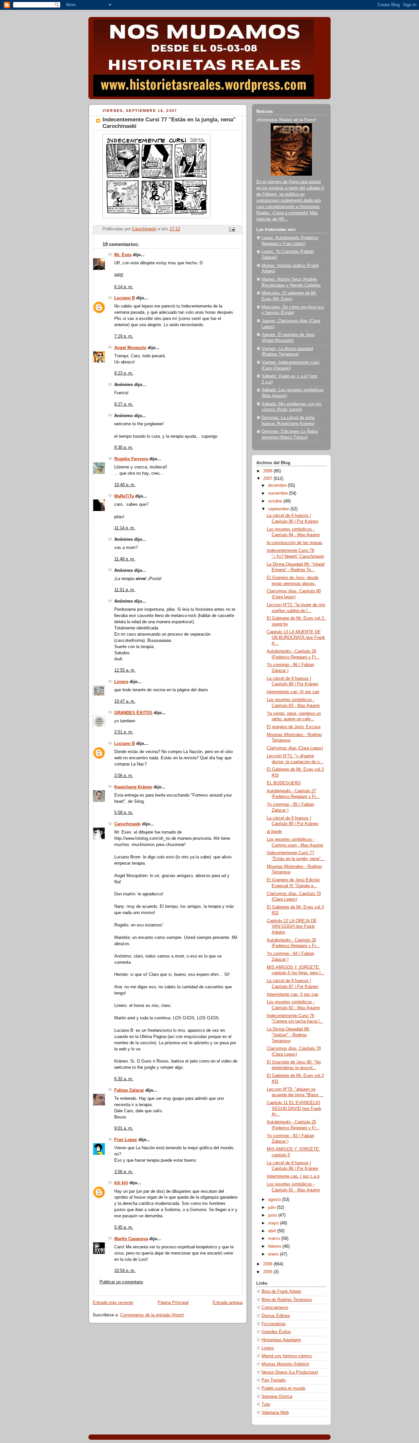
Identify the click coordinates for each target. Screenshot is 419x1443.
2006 (268, 1264)
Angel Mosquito (130, 347)
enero (274, 1254)
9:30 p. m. (123, 447)
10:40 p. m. (125, 485)
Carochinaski (127, 824)
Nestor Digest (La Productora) (290, 1372)
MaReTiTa (124, 496)
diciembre (278, 485)
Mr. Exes (123, 255)
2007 (268, 478)
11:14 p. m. (124, 528)
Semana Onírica (277, 1396)
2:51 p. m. (123, 732)
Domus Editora (276, 1315)
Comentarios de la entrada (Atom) (152, 1315)
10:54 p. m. (125, 1270)
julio (272, 1207)
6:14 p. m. (123, 287)
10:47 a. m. (125, 701)
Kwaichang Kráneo (133, 787)
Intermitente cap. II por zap (292, 994)
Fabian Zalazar (129, 1090)
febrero (275, 1246)
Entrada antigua (228, 1302)
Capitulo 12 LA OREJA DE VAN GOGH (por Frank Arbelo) (292, 927)
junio (273, 1215)
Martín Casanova (131, 1239)
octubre (275, 501)
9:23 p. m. (123, 373)
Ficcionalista (273, 1324)
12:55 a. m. (125, 670)
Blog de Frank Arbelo (281, 1291)
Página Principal (173, 1302)
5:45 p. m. (123, 1227)
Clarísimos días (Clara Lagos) (295, 748)
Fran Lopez (125, 1139)
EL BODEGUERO (284, 783)
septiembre (279, 509)
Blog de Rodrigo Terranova (287, 1299)
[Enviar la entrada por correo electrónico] (232, 229)
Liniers (121, 681)
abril (272, 1231)
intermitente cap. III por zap (293, 692)
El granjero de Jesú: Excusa (293, 727)
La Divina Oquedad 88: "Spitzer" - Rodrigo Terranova (288, 1035)
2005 (268, 1272)
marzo (274, 1238)
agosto (275, 1199)
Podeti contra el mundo (283, 1388)
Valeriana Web (275, 1412)
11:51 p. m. (124, 590)
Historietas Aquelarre (281, 1340)
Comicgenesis (275, 1307)
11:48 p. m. (124, 559)
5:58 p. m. (123, 812)
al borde (274, 831)
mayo (274, 1223)
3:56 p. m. (123, 1172)
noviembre (278, 493)
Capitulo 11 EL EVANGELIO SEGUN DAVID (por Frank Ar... (294, 1108)
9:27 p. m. (123, 404)
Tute (266, 1404)
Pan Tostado (273, 1380)
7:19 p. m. (123, 336)
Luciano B (124, 298)
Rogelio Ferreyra (131, 459)
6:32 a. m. (123, 1079)
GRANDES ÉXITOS (133, 713)
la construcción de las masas (294, 542)
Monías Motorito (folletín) (285, 1364)
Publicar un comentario (121, 1282)
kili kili (121, 1183)
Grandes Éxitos (276, 1331)
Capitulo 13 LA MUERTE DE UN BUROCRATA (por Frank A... (296, 638)
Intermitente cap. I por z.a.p (293, 1176)
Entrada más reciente (113, 1302)
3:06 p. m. (123, 775)
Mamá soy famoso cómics (287, 1356)
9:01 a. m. (123, 1128)
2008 (268, 471)
